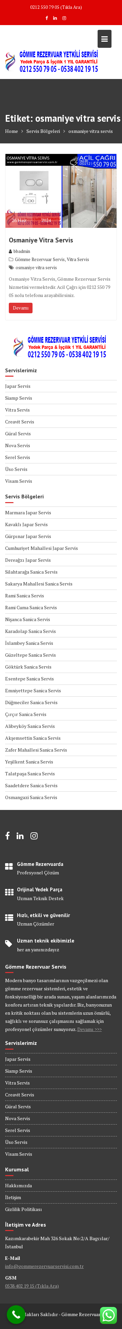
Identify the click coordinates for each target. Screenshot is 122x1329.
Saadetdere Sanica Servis (31, 785)
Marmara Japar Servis (28, 512)
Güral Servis (18, 433)
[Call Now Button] (16, 1314)
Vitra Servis (78, 259)
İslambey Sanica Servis (29, 643)
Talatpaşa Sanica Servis (30, 773)
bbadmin (22, 251)
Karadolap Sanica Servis (30, 631)
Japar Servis (17, 386)
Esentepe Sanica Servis (29, 678)
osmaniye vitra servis (36, 267)
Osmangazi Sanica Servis (31, 797)
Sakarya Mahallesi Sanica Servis (39, 583)
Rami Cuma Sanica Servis (31, 607)
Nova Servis (17, 445)
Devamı (20, 308)
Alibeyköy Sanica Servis (30, 726)
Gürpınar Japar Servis (28, 536)
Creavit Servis (19, 421)
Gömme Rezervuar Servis (40, 259)
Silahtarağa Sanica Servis (31, 572)
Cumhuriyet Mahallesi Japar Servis (41, 548)
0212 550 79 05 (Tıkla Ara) (56, 7)
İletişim (13, 1197)
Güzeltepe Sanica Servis (30, 655)
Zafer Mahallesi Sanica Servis (36, 750)
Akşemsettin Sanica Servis (33, 738)
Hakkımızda (18, 1185)
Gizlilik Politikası (23, 1209)
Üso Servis (16, 469)
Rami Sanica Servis (24, 595)
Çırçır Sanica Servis (25, 714)
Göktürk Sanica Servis (28, 666)
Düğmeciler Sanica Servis (31, 702)
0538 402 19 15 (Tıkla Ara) (32, 1286)
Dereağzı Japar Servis (28, 560)
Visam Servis (18, 481)
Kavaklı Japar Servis (26, 524)
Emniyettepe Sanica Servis (33, 690)
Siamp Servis (18, 398)
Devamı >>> (89, 1029)
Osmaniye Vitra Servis (41, 240)
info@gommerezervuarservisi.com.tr (44, 1266)
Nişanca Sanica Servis (27, 619)
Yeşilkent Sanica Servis (29, 761)
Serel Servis (17, 457)
